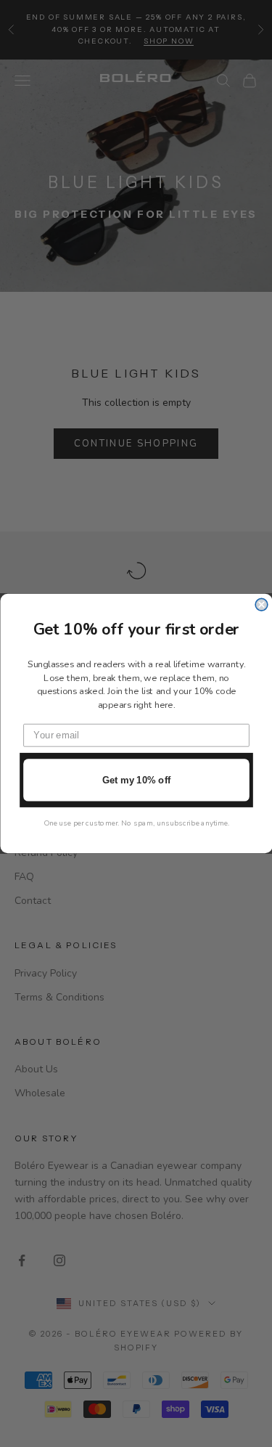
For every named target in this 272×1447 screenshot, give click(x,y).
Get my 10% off (136, 780)
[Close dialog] (261, 604)
